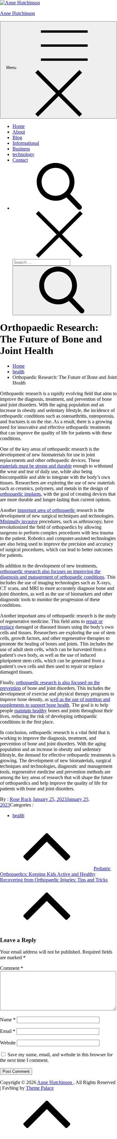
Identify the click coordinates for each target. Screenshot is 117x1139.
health (18, 815)
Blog (17, 137)
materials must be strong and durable (36, 466)
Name (8, 1019)
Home (18, 126)
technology (23, 154)
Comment (11, 968)
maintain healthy (30, 710)
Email (7, 1031)
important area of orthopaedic (46, 510)
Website (8, 1042)
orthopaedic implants (20, 494)
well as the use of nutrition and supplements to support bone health (55, 702)
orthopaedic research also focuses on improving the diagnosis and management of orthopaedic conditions (52, 574)
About (18, 132)
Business (21, 148)
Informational (25, 143)
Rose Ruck (21, 799)
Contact (20, 160)
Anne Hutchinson (17, 13)
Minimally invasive (19, 521)
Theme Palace (40, 1088)
